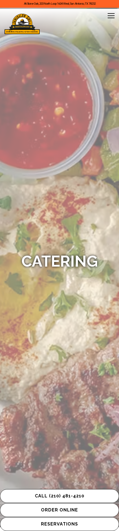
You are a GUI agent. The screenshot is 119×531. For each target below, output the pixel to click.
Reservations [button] (59, 524)
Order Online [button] (59, 510)
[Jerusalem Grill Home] (22, 24)
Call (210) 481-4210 (59, 496)
